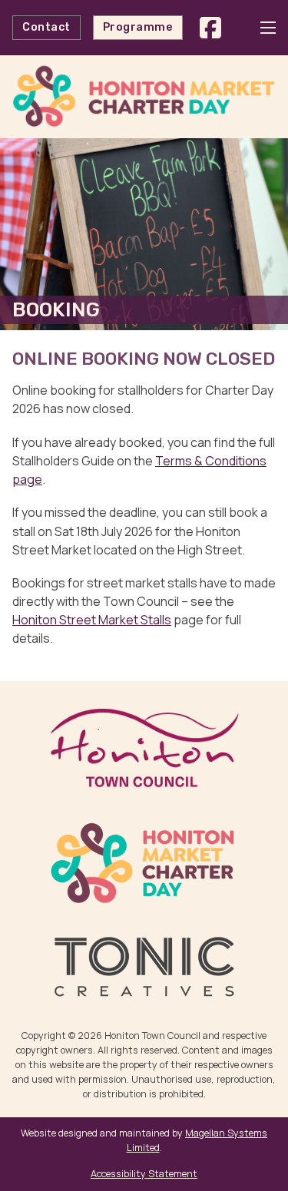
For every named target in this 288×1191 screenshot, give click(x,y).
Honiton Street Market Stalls (91, 619)
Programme (138, 27)
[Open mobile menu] (268, 28)
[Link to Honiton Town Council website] (144, 748)
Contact (46, 27)
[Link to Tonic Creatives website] (144, 966)
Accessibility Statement (144, 1173)
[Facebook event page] (210, 27)
